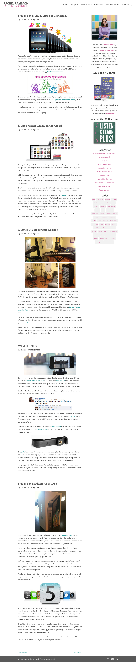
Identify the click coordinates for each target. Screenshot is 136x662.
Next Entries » (78, 653)
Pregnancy (114, 224)
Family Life (104, 161)
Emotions (97, 210)
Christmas (114, 199)
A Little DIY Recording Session (38, 229)
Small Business (113, 231)
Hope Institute (104, 217)
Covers (113, 203)
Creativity (96, 206)
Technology (112, 238)
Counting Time (106, 203)
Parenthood (95, 224)
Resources (85, 5)
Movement (105, 220)
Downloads (103, 206)
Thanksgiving (99, 242)
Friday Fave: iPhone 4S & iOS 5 (38, 483)
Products (113, 227)
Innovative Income (104, 168)
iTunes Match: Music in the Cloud (40, 125)
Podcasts (107, 224)
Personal (101, 224)
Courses (98, 5)
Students (108, 235)
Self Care (106, 231)
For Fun (112, 210)
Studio (113, 235)
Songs (73, 5)
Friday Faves (95, 213)
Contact (125, 5)
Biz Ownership (100, 199)
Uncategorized (104, 190)
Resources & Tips (104, 186)
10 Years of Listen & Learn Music (104, 153)
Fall (107, 210)
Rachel (23, 19)
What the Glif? (27, 346)
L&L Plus (94, 220)
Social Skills (96, 235)
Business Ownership (104, 157)
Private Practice (97, 227)
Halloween (96, 217)
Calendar (107, 199)
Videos (105, 242)
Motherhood (104, 175)
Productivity (106, 227)
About (65, 5)
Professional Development (104, 183)
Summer (95, 238)
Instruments (112, 217)
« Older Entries (23, 653)
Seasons (100, 231)
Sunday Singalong (103, 238)
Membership (112, 5)
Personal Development (104, 179)
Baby (93, 199)
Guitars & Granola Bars (104, 164)
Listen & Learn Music (104, 172)
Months (99, 220)
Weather (111, 242)
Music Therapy (113, 220)
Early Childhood (111, 206)
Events (103, 210)
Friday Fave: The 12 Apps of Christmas (42, 15)
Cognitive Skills (97, 203)
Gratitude (102, 213)
